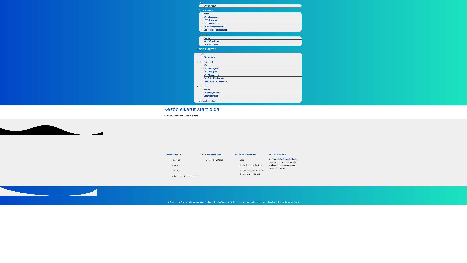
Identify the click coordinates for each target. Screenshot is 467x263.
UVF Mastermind (211, 23)
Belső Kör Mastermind (214, 26)
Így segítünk (206, 10)
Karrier (207, 38)
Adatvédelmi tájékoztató (229, 202)
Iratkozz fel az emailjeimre (184, 176)
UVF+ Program (210, 20)
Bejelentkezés (207, 49)
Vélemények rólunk (213, 41)
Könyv (206, 14)
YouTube (176, 170)
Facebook (176, 160)
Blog (202, 3)
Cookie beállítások (214, 160)
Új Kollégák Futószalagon (215, 30)
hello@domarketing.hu (287, 159)
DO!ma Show (210, 6)
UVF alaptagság (211, 17)
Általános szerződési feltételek (200, 202)
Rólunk (203, 35)
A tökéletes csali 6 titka (251, 165)
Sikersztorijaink (211, 44)
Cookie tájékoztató (251, 202)
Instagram (176, 165)
